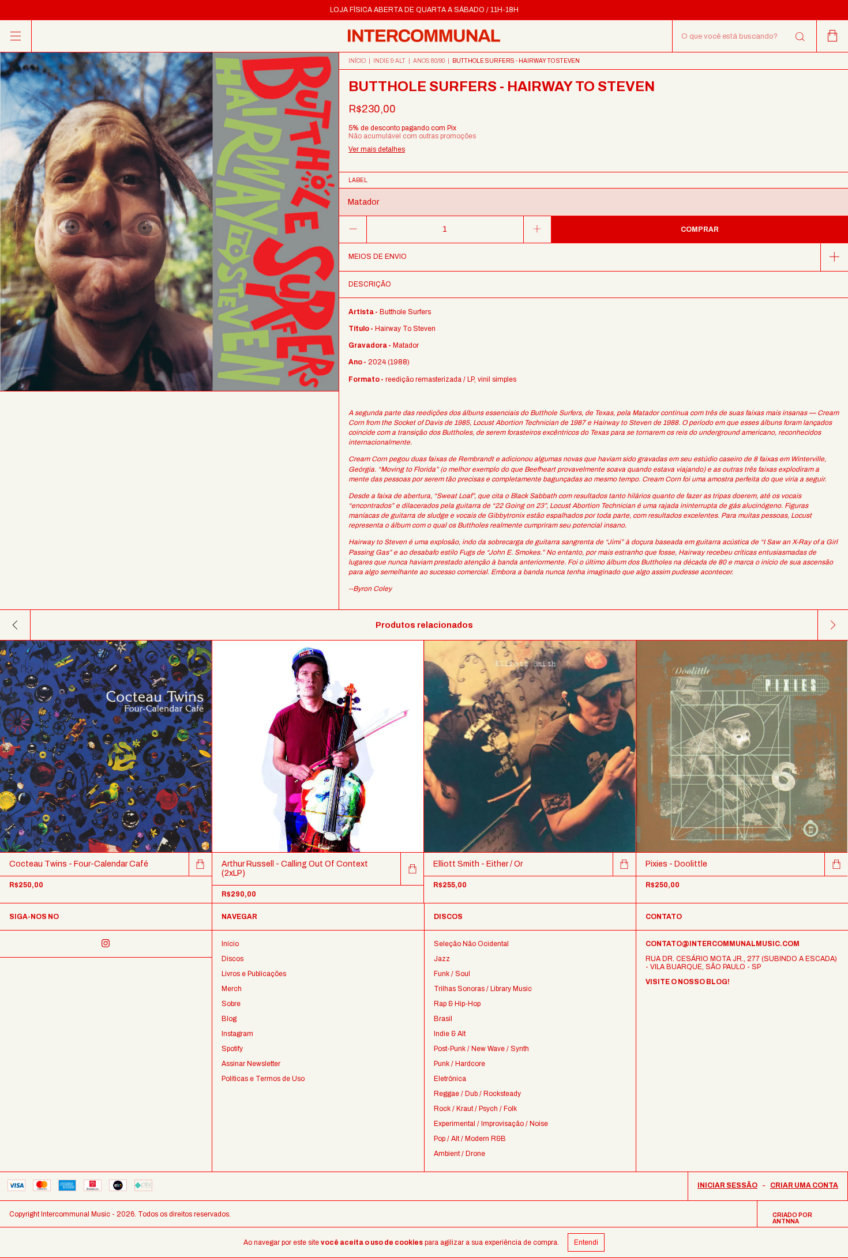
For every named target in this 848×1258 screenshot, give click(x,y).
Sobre (231, 1004)
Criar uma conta (804, 1185)
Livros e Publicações (254, 974)
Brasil (443, 1019)
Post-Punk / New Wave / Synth (481, 1049)
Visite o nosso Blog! (688, 982)
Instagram (237, 1034)
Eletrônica (450, 1079)
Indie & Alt (389, 61)
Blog (229, 1019)
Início (357, 61)
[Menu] (16, 36)
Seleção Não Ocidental (471, 944)
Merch (232, 989)
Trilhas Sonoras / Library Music (483, 989)
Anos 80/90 (429, 61)
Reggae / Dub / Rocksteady (477, 1094)
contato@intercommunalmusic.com (723, 944)
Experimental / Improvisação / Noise (491, 1124)
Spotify (232, 1049)
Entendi (586, 1242)
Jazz (442, 959)
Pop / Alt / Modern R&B (470, 1139)
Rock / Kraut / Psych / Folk (475, 1109)
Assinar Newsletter (251, 1064)
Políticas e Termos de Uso (263, 1079)
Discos (232, 959)
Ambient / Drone (459, 1154)
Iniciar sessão (727, 1185)
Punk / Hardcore (459, 1064)
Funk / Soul (452, 974)
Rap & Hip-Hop (457, 1004)
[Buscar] (799, 37)
